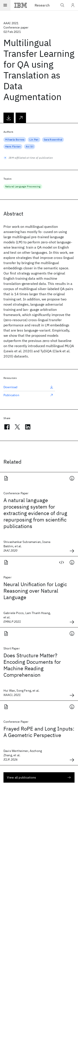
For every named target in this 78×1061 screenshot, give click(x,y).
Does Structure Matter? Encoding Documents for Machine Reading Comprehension (32, 665)
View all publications (21, 777)
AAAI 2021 (10, 23)
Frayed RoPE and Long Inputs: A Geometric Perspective (38, 731)
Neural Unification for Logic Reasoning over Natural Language (35, 590)
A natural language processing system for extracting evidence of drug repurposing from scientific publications (35, 513)
